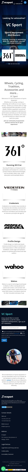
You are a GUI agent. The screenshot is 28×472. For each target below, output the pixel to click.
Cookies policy (5, 451)
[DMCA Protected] (7, 408)
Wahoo (14, 281)
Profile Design (14, 241)
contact (8, 380)
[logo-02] (20, 55)
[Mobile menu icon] (25, 2)
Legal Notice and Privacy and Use (10, 448)
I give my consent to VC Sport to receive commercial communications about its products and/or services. (13, 335)
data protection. (17, 333)
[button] (9, 63)
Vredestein (14, 203)
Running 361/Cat (14, 165)
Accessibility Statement (7, 454)
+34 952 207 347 (18, 3)
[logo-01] (8, 55)
